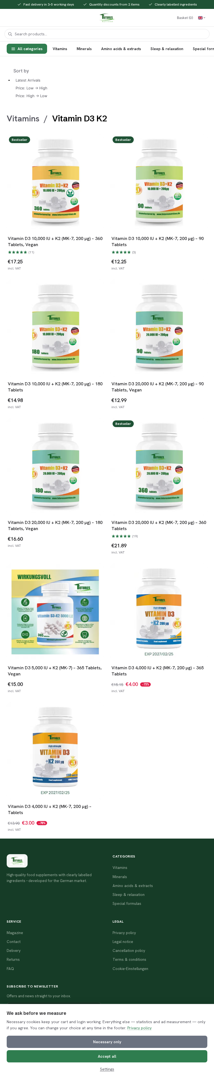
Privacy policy (139, 1027)
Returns (13, 959)
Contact (14, 941)
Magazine (15, 932)
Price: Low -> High (31, 88)
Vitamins (60, 48)
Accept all (107, 1056)
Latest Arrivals (28, 80)
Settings (107, 1069)
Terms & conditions (129, 959)
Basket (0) (185, 18)
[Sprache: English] (201, 18)
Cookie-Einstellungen (130, 968)
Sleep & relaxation (166, 48)
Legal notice (123, 941)
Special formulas (127, 903)
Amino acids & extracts (121, 48)
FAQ (10, 968)
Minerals (84, 48)
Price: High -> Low (31, 96)
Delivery (14, 950)
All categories (30, 48)
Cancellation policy (129, 950)
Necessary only (107, 1041)
